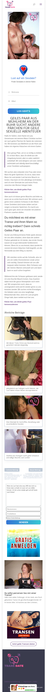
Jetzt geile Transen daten (23, 644)
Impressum (27, 681)
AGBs (35, 681)
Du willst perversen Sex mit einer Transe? (20, 594)
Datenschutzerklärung (12, 681)
